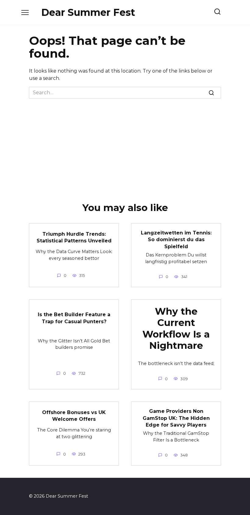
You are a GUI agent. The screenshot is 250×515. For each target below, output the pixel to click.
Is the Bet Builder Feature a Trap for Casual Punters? (74, 318)
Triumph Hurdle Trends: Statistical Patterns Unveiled (74, 237)
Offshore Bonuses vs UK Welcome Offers (74, 415)
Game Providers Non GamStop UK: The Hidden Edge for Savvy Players (176, 418)
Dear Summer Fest (88, 12)
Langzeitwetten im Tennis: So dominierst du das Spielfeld (176, 239)
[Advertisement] (125, 144)
